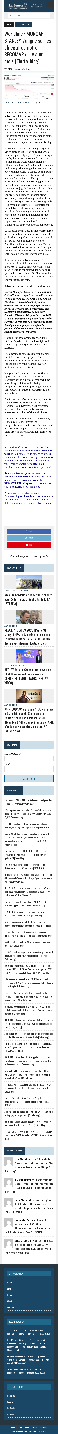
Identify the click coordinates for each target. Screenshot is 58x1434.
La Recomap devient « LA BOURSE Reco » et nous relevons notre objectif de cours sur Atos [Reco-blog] (27, 923)
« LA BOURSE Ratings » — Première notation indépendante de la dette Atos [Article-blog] (24, 913)
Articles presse (11, 591)
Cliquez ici (29, 483)
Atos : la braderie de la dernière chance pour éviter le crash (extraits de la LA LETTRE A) (28, 599)
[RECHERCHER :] (29, 15)
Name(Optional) (12, 753)
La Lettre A (25, 591)
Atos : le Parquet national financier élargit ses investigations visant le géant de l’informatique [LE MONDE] (26, 1102)
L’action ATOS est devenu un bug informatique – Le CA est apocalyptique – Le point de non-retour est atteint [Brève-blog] (27, 1088)
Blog (9, 1288)
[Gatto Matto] (8, 1205)
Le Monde (11, 1408)
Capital (10, 1401)
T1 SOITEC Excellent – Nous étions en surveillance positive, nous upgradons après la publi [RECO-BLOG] (27, 825)
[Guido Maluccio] (8, 1245)
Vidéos (20, 665)
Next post (39, 556)
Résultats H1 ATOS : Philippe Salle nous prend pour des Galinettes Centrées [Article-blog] (28, 802)
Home (9, 1282)
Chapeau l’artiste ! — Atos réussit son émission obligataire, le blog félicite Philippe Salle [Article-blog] (28, 933)
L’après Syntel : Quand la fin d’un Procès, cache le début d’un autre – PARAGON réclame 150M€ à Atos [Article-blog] (28, 1135)
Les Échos (11, 1414)
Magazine (11, 1395)
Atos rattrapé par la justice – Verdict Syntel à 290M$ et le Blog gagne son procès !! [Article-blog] (29, 1113)
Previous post (20, 556)
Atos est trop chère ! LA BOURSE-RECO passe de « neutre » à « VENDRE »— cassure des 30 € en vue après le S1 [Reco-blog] (26, 854)
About (9, 1301)
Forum (9, 1294)
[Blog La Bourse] (28, 6)
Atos (17, 69)
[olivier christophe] (8, 1184)
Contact (10, 1307)
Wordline (26, 69)
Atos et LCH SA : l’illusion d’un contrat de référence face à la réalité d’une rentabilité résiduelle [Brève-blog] (28, 1035)
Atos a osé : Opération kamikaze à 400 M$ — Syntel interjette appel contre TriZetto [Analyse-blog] (27, 903)
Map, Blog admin (23, 103)
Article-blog (10, 626)
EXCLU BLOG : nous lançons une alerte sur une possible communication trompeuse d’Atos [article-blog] (27, 1123)
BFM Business (10, 665)
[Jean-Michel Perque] (8, 1225)
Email (7, 764)
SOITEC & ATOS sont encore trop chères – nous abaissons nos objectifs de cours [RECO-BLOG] (24, 866)
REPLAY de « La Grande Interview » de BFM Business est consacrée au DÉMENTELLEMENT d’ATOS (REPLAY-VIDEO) (27, 676)
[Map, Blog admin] (8, 1164)
